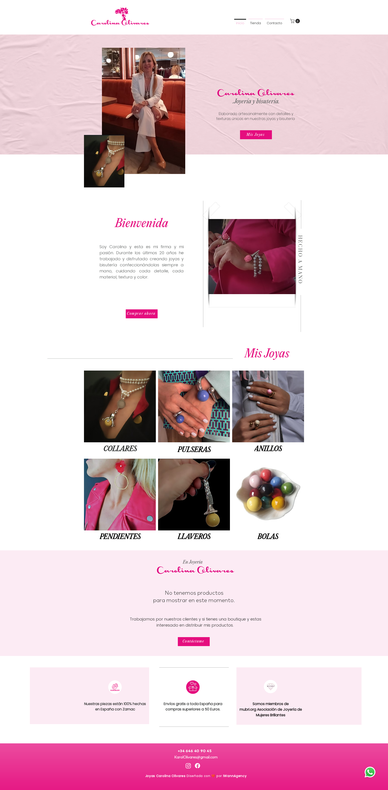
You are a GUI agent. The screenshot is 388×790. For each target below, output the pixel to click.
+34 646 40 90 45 (196, 751)
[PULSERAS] (194, 406)
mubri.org (248, 709)
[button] (295, 21)
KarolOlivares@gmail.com (196, 756)
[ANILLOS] (268, 406)
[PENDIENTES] (120, 494)
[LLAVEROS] (194, 494)
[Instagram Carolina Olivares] (188, 765)
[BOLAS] (268, 494)
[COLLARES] (120, 406)
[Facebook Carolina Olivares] (197, 765)
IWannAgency (235, 776)
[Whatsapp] (370, 772)
